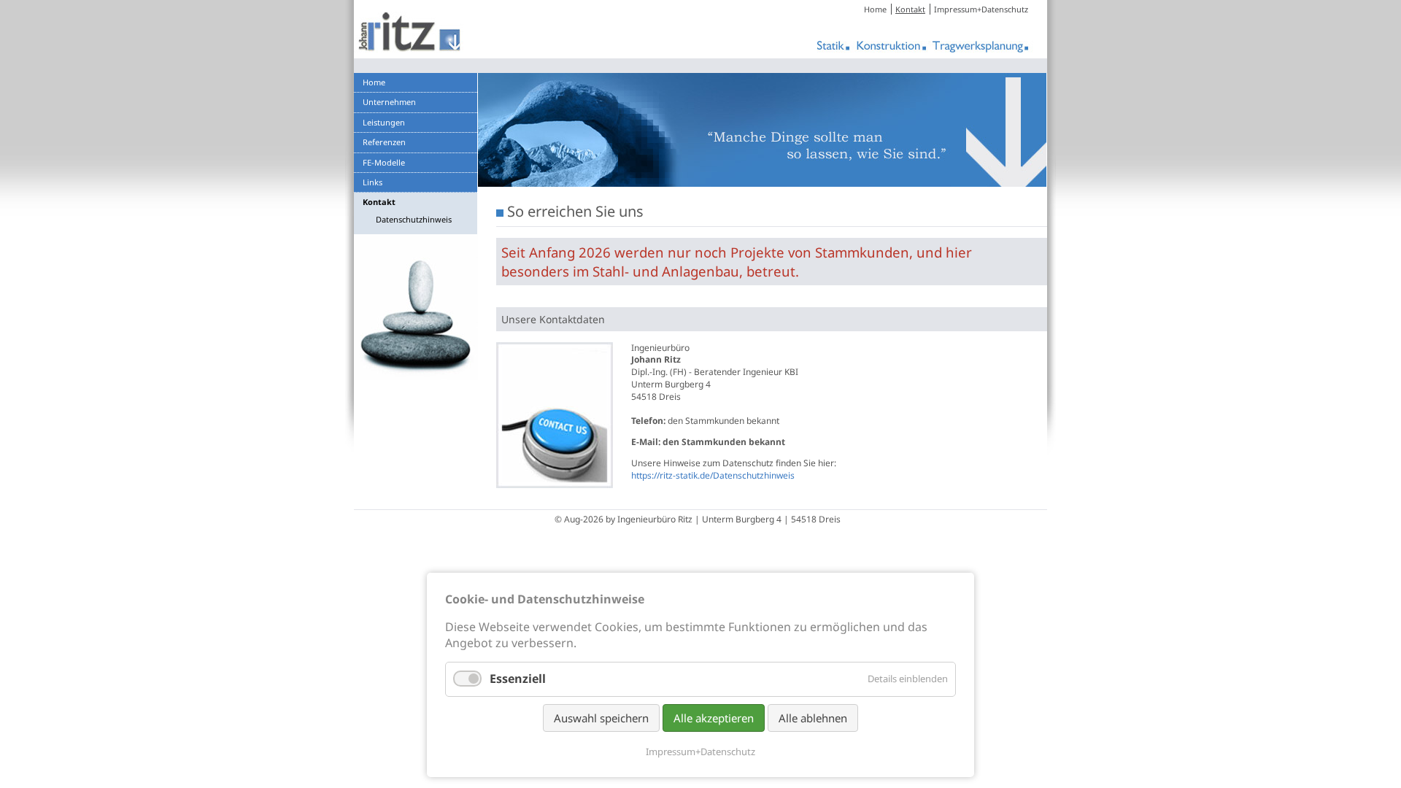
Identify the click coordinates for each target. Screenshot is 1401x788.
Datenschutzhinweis (414, 219)
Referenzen (384, 141)
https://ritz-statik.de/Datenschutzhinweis (713, 475)
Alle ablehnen (813, 718)
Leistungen (384, 122)
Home (875, 9)
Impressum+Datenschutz (981, 9)
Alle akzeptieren (714, 718)
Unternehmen (389, 101)
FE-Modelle (384, 162)
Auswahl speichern (601, 718)
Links (372, 182)
